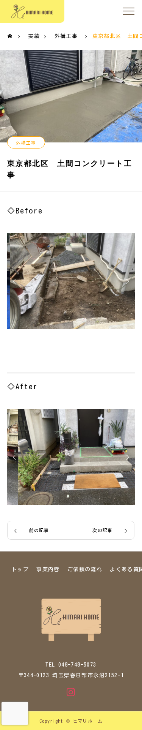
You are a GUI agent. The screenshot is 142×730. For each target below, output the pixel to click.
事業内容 (48, 569)
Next (126, 281)
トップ (20, 569)
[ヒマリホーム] (32, 11)
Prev (15, 281)
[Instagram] (71, 692)
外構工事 (26, 143)
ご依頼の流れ (84, 569)
